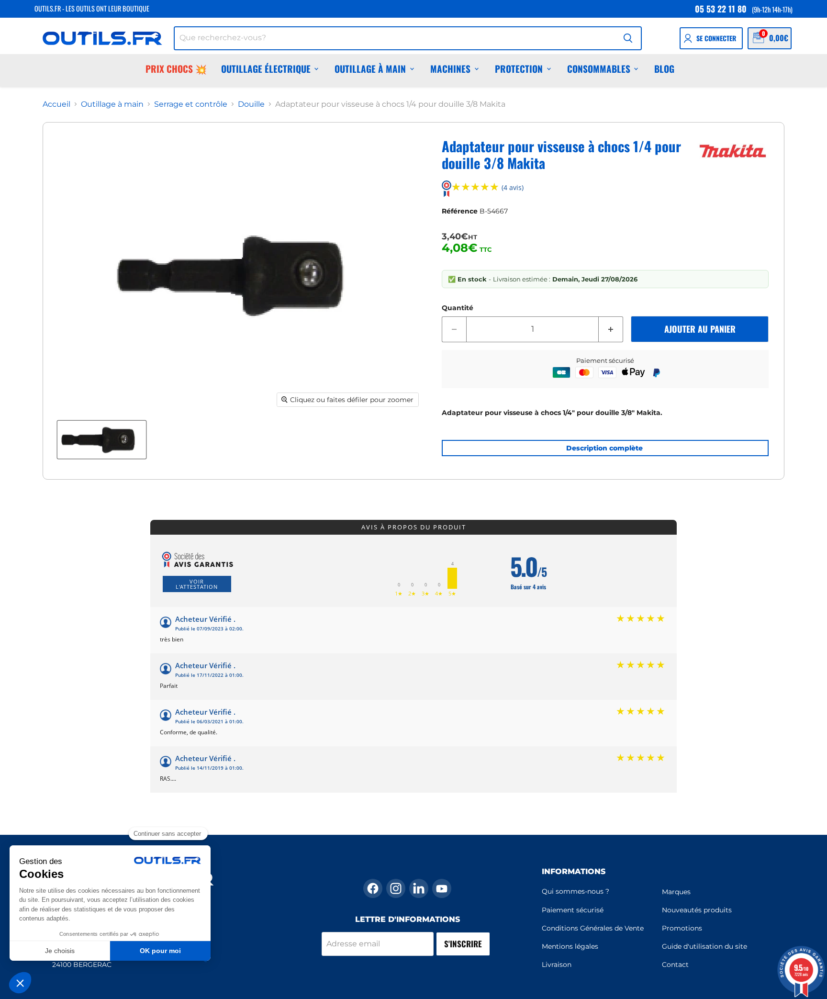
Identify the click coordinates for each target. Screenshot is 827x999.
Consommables (598, 69)
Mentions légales (570, 946)
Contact (675, 964)
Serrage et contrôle (190, 104)
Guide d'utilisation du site (704, 946)
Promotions (682, 928)
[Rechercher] (628, 38)
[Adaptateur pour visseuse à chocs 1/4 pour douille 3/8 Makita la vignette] (101, 440)
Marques (676, 891)
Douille (251, 104)
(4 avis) (513, 188)
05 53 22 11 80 (721, 8)
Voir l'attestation (197, 584)
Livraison (556, 964)
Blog (664, 69)
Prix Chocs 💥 (176, 69)
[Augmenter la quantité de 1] (611, 329)
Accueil (56, 104)
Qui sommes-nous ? (575, 891)
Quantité (457, 308)
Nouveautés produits (697, 910)
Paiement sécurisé (572, 910)
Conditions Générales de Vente (593, 928)
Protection (519, 69)
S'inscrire (463, 944)
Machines (450, 69)
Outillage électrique (266, 69)
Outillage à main (370, 69)
